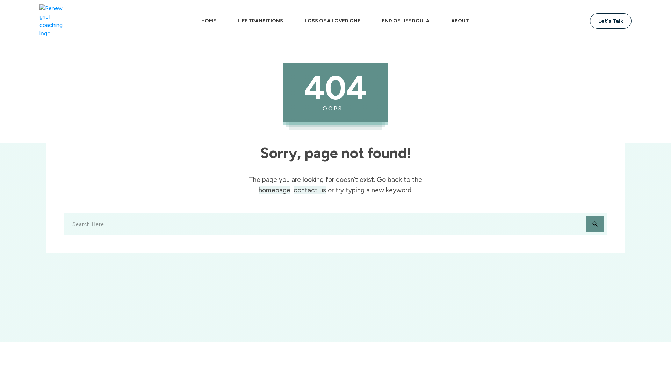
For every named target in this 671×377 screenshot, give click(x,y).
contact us (310, 190)
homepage (274, 190)
